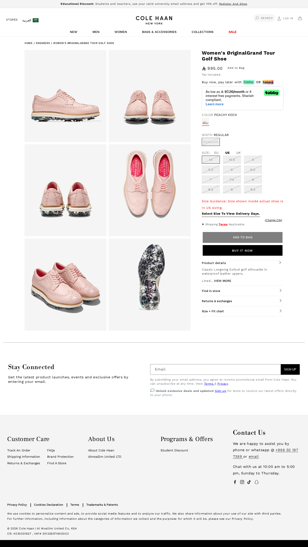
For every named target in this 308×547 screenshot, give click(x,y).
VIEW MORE (222, 280)
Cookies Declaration (48, 504)
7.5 (232, 179)
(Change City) (273, 220)
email (254, 456)
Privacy (222, 383)
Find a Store (56, 463)
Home (28, 43)
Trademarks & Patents (102, 504)
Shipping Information (23, 456)
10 (211, 159)
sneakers (43, 43)
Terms (223, 224)
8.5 (210, 189)
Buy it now (242, 250)
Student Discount (174, 450)
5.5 (210, 169)
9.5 (253, 189)
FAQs (51, 450)
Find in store (211, 290)
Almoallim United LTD (104, 456)
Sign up (220, 391)
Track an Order (18, 450)
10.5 (232, 159)
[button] (74, 33)
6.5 (253, 169)
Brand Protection (60, 456)
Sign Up (290, 369)
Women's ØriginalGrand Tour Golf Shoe (83, 43)
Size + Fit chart (213, 311)
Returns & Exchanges (23, 463)
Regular (211, 143)
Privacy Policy (17, 504)
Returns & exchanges (217, 301)
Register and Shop (233, 3)
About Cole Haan (101, 450)
